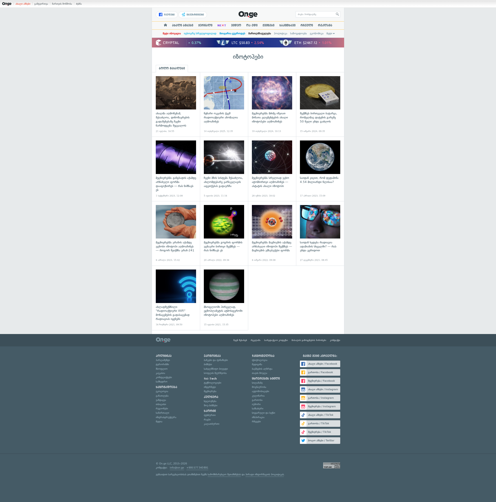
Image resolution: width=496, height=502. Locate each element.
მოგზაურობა (259, 387)
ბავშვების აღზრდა (262, 368)
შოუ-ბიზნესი (210, 405)
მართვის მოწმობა (62, 3)
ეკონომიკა (316, 33)
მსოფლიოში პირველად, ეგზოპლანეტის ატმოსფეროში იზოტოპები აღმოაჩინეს (224, 298)
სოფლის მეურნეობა (215, 373)
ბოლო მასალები (172, 68)
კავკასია (160, 373)
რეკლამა (325, 25)
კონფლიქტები (164, 377)
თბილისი (161, 404)
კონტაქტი (335, 340)
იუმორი (256, 404)
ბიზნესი (208, 364)
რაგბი (207, 419)
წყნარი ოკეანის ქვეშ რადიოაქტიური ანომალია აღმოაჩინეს (224, 104)
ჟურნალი (205, 25)
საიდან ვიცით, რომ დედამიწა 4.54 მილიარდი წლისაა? (320, 169)
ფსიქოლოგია (259, 360)
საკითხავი (287, 25)
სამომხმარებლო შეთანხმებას (224, 474)
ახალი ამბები (23, 3)
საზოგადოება (298, 33)
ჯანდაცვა (161, 400)
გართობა (257, 400)
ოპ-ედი (251, 25)
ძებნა (79, 3)
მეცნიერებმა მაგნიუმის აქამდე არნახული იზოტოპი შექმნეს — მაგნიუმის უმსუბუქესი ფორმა (272, 233)
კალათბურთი (211, 423)
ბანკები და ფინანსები (216, 360)
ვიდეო (236, 25)
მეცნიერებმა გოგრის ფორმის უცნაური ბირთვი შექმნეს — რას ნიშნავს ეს (224, 233)
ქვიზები (268, 25)
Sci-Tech (210, 378)
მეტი (329, 33)
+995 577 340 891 (197, 467)
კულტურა (211, 397)
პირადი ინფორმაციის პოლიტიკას (264, 474)
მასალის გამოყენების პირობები (309, 340)
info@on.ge (177, 467)
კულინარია (258, 395)
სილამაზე (257, 382)
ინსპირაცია (258, 417)
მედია (159, 421)
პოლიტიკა (280, 33)
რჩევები (256, 421)
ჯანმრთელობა (263, 355)
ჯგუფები (169, 14)
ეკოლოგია (162, 391)
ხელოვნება (210, 401)
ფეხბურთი (210, 415)
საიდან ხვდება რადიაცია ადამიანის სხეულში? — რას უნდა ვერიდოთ (320, 233)
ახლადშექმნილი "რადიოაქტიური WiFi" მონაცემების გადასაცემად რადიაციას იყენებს (176, 298)
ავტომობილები (260, 391)
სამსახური (257, 408)
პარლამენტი (163, 360)
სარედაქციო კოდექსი (276, 340)
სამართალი (162, 412)
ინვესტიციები (195, 14)
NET (221, 25)
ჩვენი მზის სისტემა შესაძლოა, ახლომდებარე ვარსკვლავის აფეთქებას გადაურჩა (224, 169)
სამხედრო (161, 381)
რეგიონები (162, 408)
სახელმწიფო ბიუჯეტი (216, 368)
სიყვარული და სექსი (263, 412)
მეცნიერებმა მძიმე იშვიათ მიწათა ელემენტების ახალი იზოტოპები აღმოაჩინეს (272, 104)
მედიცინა (257, 364)
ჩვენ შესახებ (240, 340)
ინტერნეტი (210, 387)
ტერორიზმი (162, 364)
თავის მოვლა (259, 373)
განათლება (162, 395)
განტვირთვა (41, 3)
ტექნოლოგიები (212, 382)
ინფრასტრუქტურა (166, 417)
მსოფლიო (162, 368)
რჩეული (307, 25)
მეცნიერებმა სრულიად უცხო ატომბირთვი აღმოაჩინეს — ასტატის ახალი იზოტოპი (272, 169)
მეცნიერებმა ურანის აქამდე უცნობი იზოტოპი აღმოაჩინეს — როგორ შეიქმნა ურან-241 (176, 233)
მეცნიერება (210, 391)
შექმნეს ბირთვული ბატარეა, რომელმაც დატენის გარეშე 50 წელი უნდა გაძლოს (320, 104)
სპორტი (210, 410)
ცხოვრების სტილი (266, 378)
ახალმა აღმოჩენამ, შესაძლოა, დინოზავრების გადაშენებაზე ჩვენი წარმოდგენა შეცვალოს (176, 104)
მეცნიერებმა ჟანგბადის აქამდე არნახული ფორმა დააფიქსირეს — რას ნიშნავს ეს (176, 169)
